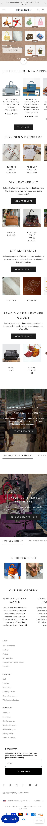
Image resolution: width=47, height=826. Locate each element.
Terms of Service (9, 738)
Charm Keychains (32, 370)
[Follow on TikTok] (36, 785)
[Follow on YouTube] (30, 785)
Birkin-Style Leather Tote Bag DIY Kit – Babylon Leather (11, 103)
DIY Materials (8, 658)
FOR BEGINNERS (13, 541)
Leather (11, 301)
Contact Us (7, 717)
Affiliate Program (9, 729)
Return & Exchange (10, 696)
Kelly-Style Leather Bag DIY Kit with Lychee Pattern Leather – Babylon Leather (31, 104)
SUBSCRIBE (23, 771)
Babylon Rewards (9, 725)
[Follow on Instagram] (17, 785)
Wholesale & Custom (11, 700)
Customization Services (11, 170)
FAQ (4, 679)
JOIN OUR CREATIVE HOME (23, 517)
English (37, 801)
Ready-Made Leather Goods (13, 662)
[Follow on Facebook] (4, 785)
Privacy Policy (8, 733)
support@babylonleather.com (17, 792)
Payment (6, 683)
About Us (6, 712)
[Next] (42, 571)
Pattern (32, 301)
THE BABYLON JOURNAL (18, 455)
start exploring (23, 431)
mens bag (11, 369)
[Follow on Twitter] (10, 785)
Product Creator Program (32, 170)
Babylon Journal (9, 721)
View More (23, 127)
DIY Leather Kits (9, 646)
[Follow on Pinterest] (23, 785)
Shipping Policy (9, 692)
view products (23, 201)
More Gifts (12, 50)
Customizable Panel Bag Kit (31, 236)
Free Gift (6, 666)
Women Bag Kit (11, 233)
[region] (23, 37)
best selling (14, 71)
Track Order (7, 687)
